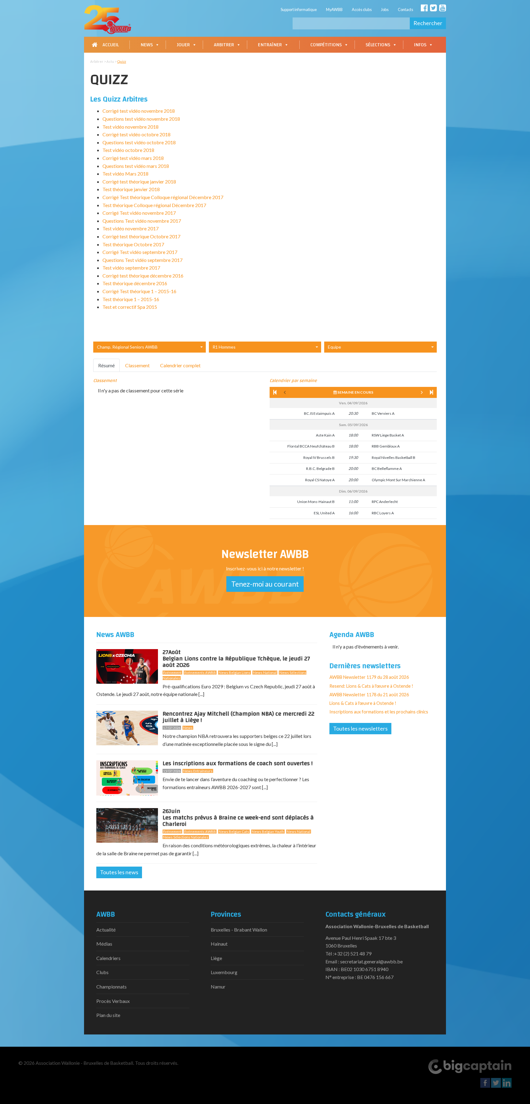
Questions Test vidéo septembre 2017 (142, 260)
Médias (104, 944)
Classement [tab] (137, 365)
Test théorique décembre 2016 (134, 283)
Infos (420, 44)
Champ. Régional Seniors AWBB (127, 347)
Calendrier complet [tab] (180, 365)
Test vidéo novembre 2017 (130, 228)
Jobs (385, 9)
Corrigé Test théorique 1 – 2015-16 (139, 291)
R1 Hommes (224, 347)
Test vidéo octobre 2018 (128, 150)
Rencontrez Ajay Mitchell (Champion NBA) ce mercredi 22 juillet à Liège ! (238, 717)
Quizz (121, 61)
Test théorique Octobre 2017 (133, 244)
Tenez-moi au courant (265, 584)
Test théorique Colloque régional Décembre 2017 (154, 205)
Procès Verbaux (113, 1001)
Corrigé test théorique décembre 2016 (142, 275)
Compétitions (326, 44)
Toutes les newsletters (360, 728)
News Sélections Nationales (185, 837)
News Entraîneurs (198, 771)
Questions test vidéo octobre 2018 (139, 142)
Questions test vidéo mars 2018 (135, 166)
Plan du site (108, 1015)
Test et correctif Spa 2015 (129, 307)
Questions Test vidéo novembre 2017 (141, 221)
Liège (216, 958)
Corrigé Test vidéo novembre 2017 (139, 213)
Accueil (110, 44)
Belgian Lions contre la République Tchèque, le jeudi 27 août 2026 (236, 660)
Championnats (111, 986)
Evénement (172, 673)
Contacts (405, 9)
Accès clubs (362, 9)
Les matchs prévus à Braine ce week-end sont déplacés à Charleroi (238, 819)
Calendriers (108, 958)
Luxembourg (224, 972)
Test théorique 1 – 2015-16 (130, 299)
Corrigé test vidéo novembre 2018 (138, 111)
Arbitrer (224, 44)
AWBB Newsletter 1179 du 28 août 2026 (369, 677)
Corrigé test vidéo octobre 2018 (136, 134)
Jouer (183, 44)
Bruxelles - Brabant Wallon (239, 929)
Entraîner (270, 44)
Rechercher (427, 23)
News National (265, 673)
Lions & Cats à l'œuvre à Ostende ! (362, 703)
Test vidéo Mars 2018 (125, 173)
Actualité (106, 929)
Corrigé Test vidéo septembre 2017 (139, 252)
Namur (218, 986)
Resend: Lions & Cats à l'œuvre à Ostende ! (371, 686)
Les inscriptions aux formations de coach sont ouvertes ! (238, 763)
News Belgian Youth (268, 832)
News (146, 44)
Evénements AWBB (200, 673)
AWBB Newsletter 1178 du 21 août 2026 (369, 694)
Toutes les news (119, 872)
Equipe (334, 347)
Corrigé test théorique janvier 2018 (139, 181)
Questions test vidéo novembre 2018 (141, 119)
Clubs (102, 972)
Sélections (378, 44)
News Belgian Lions (234, 673)
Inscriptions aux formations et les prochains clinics (378, 711)
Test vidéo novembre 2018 (130, 127)
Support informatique (299, 9)
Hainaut (219, 944)
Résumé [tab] (106, 365)
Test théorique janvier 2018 (131, 189)
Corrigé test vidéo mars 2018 (133, 158)
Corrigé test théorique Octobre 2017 (141, 236)
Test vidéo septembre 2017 (131, 267)
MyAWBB (334, 9)
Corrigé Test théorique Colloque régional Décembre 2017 (162, 197)
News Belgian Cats (234, 832)
